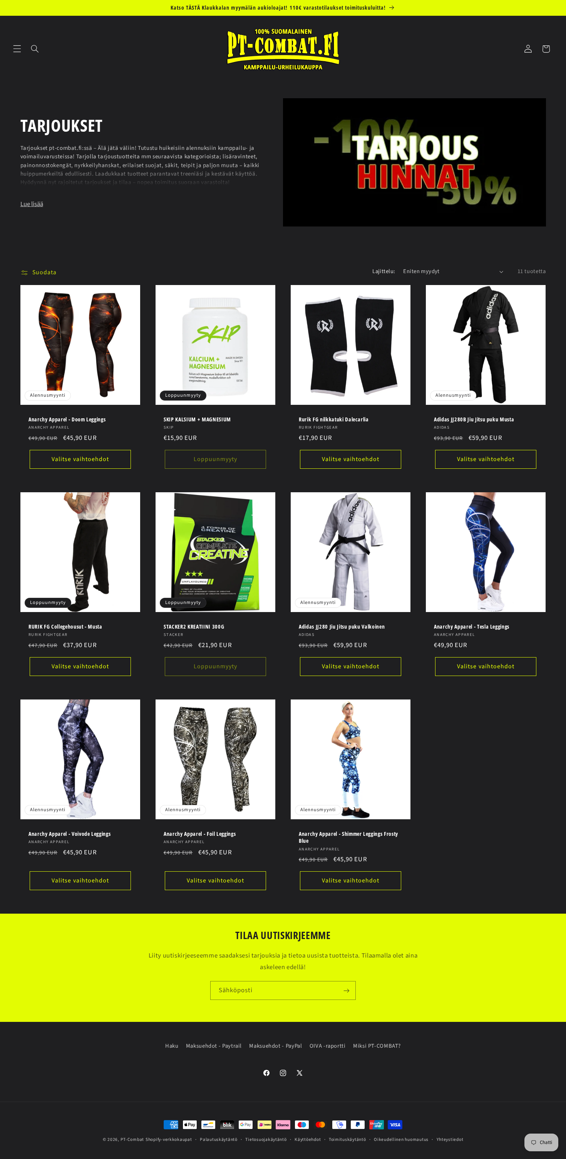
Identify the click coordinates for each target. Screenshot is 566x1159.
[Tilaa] (346, 990)
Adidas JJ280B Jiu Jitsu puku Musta (474, 419)
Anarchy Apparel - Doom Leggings (66, 419)
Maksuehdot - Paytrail (214, 1046)
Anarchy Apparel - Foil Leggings (200, 833)
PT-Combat (132, 1139)
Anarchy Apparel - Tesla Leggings (471, 626)
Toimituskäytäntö (347, 1139)
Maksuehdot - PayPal (275, 1046)
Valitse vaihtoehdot (80, 459)
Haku (172, 1046)
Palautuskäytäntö (219, 1139)
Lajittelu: (383, 271)
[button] (17, 49)
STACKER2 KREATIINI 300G (194, 626)
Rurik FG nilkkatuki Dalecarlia (334, 419)
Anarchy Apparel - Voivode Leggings (69, 833)
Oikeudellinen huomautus (401, 1139)
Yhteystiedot (450, 1139)
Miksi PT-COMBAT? (377, 1046)
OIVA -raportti (328, 1046)
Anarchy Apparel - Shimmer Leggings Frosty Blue (348, 837)
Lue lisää (31, 204)
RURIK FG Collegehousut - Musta (65, 626)
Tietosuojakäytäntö (265, 1139)
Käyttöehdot (308, 1139)
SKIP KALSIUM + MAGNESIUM (197, 419)
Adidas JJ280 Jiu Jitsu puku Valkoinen (342, 626)
